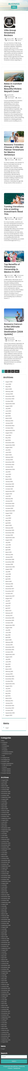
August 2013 (9, 715)
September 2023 (10, 445)
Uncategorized (6, 759)
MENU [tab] (14, 7)
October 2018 (9, 564)
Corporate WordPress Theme (13, 1066)
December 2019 (10, 530)
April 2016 (8, 637)
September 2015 (10, 654)
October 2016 (9, 623)
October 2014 (9, 681)
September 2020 (10, 511)
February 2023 (9, 457)
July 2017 (8, 601)
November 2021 (10, 486)
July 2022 (8, 472)
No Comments (9, 96)
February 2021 (9, 498)
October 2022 (9, 467)
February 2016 (9, 642)
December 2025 (10, 396)
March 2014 (9, 698)
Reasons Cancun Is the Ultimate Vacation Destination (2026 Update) (13, 329)
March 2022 (9, 479)
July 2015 (8, 659)
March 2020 (9, 525)
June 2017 (8, 603)
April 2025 (8, 416)
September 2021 (10, 491)
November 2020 (10, 506)
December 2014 (10, 676)
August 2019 (9, 540)
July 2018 (8, 571)
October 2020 (9, 508)
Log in (7, 728)
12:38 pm (18, 219)
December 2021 (10, 484)
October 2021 (9, 489)
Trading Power (5, 757)
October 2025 (9, 401)
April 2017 (8, 608)
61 (12, 371)
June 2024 (8, 435)
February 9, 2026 (10, 338)
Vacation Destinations (7, 763)
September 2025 (10, 403)
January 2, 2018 (9, 39)
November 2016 (10, 620)
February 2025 (9, 421)
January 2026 (9, 394)
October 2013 (9, 710)
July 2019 (8, 542)
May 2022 (8, 476)
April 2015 (8, 666)
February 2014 (9, 700)
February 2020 (9, 528)
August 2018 (9, 569)
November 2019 (10, 533)
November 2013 (10, 708)
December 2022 (10, 462)
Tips (4, 755)
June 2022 (8, 474)
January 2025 (9, 423)
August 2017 (9, 598)
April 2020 (8, 523)
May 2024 (8, 438)
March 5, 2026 (9, 275)
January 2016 (9, 645)
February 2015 (9, 671)
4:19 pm (18, 277)
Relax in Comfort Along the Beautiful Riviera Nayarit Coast (13, 87)
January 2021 (9, 501)
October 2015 (9, 652)
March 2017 (8, 610)
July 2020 (8, 515)
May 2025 (8, 413)
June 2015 (8, 662)
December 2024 (10, 425)
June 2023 (8, 452)
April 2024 (8, 440)
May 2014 (8, 693)
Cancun (5, 767)
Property (5, 750)
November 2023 (10, 442)
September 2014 (10, 683)
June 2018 (8, 574)
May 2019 (8, 547)
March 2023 (9, 455)
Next (17, 371)
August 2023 (9, 447)
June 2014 (8, 691)
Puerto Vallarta (7, 771)
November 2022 (10, 464)
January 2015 (9, 674)
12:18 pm (18, 160)
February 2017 (9, 613)
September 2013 (10, 713)
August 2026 (9, 382)
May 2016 (8, 635)
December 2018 (10, 559)
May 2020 (8, 520)
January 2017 (9, 615)
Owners (5, 748)
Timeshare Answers (8, 752)
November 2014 (10, 679)
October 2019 (9, 535)
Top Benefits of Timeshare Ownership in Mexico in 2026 (12, 268)
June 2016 (8, 632)
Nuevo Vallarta (7, 769)
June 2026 (8, 384)
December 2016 (10, 618)
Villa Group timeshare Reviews (10, 33)
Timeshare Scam (7, 753)
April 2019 (8, 550)
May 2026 (8, 386)
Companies (6, 746)
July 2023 (8, 450)
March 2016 (8, 640)
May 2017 (8, 606)
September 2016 (10, 625)
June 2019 (8, 545)
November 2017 (10, 591)
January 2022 (9, 481)
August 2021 (9, 494)
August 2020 (9, 513)
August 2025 (9, 406)
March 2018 (8, 581)
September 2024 (10, 430)
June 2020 (8, 518)
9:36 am (18, 40)
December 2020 (10, 503)
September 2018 (10, 567)
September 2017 (10, 596)
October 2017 (9, 593)
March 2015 (9, 669)
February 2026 (9, 391)
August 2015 (9, 657)
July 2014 (8, 688)
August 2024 (9, 433)
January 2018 (9, 586)
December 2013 (10, 705)
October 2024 (9, 428)
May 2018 (8, 576)
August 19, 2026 (9, 95)
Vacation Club (5, 761)
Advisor (5, 744)
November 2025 (10, 399)
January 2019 (9, 557)
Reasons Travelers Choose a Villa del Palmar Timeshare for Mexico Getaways (14, 149)
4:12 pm (18, 340)
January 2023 (9, 459)
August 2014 (9, 686)
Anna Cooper (9, 40)
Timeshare (4, 742)
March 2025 (9, 418)
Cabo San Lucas (7, 765)
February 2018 (9, 584)
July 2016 (8, 630)
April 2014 (8, 696)
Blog (3, 740)
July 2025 (8, 408)
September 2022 (10, 469)
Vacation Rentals (6, 773)
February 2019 (9, 554)
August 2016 (9, 627)
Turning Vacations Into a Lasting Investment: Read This (14, 210)
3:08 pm (18, 98)
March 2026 (9, 389)
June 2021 (8, 496)
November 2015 (10, 649)
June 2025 (8, 411)
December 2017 (10, 588)
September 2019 (10, 537)
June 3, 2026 (9, 158)
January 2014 (9, 703)
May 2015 (8, 664)
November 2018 (10, 562)
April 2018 (8, 579)
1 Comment (18, 39)
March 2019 (8, 552)
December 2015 (10, 647)
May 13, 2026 (9, 218)
